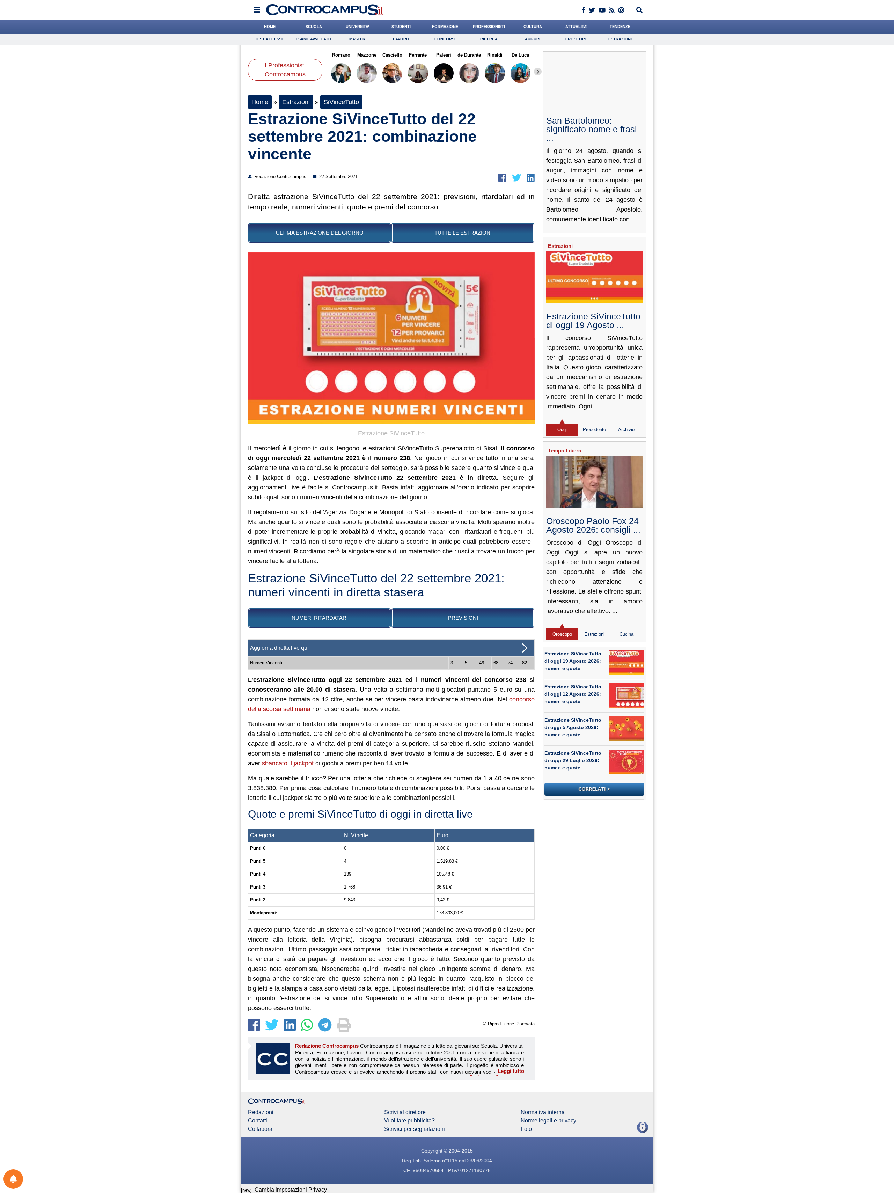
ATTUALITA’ (576, 26)
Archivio (626, 429)
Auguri (532, 39)
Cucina (626, 634)
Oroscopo (576, 39)
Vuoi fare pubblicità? (409, 1121)
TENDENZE (620, 26)
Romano (341, 55)
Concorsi (444, 39)
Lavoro (401, 39)
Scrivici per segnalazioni (414, 1129)
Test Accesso (270, 39)
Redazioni (260, 1112)
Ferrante (418, 55)
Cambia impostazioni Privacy (291, 1190)
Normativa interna (543, 1112)
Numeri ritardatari (320, 618)
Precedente (594, 429)
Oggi (562, 429)
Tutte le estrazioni (463, 233)
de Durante (469, 55)
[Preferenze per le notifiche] (13, 1179)
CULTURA (532, 26)
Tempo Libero (564, 451)
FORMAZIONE (445, 26)
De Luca (520, 55)
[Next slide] (538, 71)
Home (259, 101)
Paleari (443, 55)
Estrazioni (620, 39)
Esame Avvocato (313, 39)
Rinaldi (495, 55)
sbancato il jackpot (288, 763)
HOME (270, 26)
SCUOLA (314, 26)
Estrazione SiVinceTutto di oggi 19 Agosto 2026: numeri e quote (572, 661)
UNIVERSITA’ (357, 26)
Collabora (260, 1129)
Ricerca (489, 39)
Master (357, 39)
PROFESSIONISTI (489, 26)
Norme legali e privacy (548, 1121)
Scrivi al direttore (405, 1112)
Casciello (392, 55)
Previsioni (463, 618)
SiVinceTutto (341, 101)
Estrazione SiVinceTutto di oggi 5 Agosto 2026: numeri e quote (572, 727)
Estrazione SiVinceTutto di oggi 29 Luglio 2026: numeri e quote (572, 760)
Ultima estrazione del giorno (320, 233)
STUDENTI (401, 26)
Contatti (257, 1121)
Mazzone (366, 55)
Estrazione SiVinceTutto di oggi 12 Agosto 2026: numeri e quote (572, 694)
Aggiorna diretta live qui (279, 648)
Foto (526, 1129)
